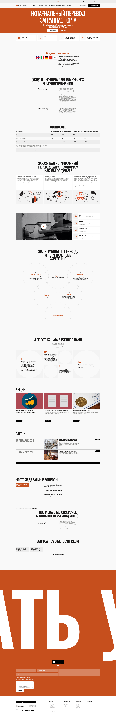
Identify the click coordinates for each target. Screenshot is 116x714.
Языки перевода (52, 711)
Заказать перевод (52, 30)
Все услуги (69, 5)
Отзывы (77, 705)
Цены (65, 705)
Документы (78, 707)
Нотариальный (21, 508)
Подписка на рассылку (26, 702)
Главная (17, 508)
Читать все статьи (58, 463)
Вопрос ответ (78, 709)
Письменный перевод (60, 5)
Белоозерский (18, 1)
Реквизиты (78, 708)
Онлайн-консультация (94, 5)
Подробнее (19, 420)
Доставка (91, 1)
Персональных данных (30, 679)
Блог (77, 711)
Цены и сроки (57, 1)
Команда (77, 704)
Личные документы (27, 508)
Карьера (77, 706)
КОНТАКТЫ (89, 701)
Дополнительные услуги (53, 709)
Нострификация (52, 707)
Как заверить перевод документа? (67, 451)
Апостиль (34, 5)
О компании (78, 703)
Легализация (40, 5)
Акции (95, 1)
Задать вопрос (64, 30)
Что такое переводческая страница (68, 440)
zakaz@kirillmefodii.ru (20, 706)
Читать (98, 439)
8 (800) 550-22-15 (82, 5)
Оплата (99, 1)
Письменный (51, 706)
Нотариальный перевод (50, 5)
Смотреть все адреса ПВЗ (58, 554)
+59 (55, 58)
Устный (50, 708)
